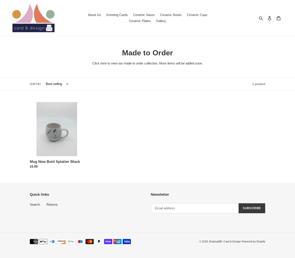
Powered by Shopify (253, 241)
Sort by (35, 84)
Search (35, 204)
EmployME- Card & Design (225, 241)
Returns (52, 204)
